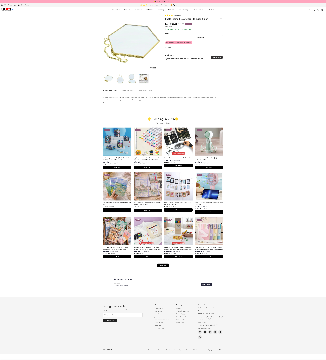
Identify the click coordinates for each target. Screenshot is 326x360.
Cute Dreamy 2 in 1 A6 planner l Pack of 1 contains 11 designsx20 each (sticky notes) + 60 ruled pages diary (209, 248)
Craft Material (150, 10)
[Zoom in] (157, 18)
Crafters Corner (159, 308)
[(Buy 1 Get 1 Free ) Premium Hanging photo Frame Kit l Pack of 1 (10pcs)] (178, 186)
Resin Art (157, 314)
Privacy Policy (180, 323)
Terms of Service (180, 314)
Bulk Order (211, 10)
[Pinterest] (200, 332)
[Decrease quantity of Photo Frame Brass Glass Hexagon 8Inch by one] (167, 37)
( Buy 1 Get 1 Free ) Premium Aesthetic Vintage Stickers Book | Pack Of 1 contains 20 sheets (115, 248)
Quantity (167, 33)
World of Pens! (159, 323)
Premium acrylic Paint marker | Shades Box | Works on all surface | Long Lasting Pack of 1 (116, 159)
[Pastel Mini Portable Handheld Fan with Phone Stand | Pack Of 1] (209, 186)
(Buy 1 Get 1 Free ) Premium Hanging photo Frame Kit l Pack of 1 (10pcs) (177, 203)
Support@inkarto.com (204, 328)
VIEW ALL (163, 265)
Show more (106, 103)
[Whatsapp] (15, 5)
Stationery (127, 10)
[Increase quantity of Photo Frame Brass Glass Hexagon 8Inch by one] (174, 37)
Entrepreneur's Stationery (162, 320)
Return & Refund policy (182, 317)
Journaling (161, 10)
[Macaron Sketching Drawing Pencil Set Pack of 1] (178, 142)
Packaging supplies (198, 10)
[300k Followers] (205, 332)
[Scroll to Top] (323, 351)
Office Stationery (183, 10)
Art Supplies (138, 10)
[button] (322, 10)
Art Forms (171, 10)
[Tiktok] (220, 332)
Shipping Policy (180, 320)
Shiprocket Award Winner (180, 5)
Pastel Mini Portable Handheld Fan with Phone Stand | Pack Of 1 (209, 203)
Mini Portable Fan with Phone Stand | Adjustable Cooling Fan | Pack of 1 (208, 159)
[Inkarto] (7, 10)
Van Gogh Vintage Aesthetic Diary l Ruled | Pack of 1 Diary (117, 203)
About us (178, 308)
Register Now (217, 57)
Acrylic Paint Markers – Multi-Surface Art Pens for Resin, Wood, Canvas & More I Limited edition (147, 159)
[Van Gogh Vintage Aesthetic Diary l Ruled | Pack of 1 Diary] (117, 186)
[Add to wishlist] (221, 19)
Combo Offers (116, 10)
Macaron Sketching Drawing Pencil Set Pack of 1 (177, 158)
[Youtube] (215, 332)
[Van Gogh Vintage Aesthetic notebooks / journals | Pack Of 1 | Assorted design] (148, 186)
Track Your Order (159, 328)
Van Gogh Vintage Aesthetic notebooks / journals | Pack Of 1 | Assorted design (147, 203)
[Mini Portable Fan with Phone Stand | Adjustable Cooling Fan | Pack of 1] (209, 142)
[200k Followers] (210, 332)
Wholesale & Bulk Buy (182, 311)
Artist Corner (158, 311)
